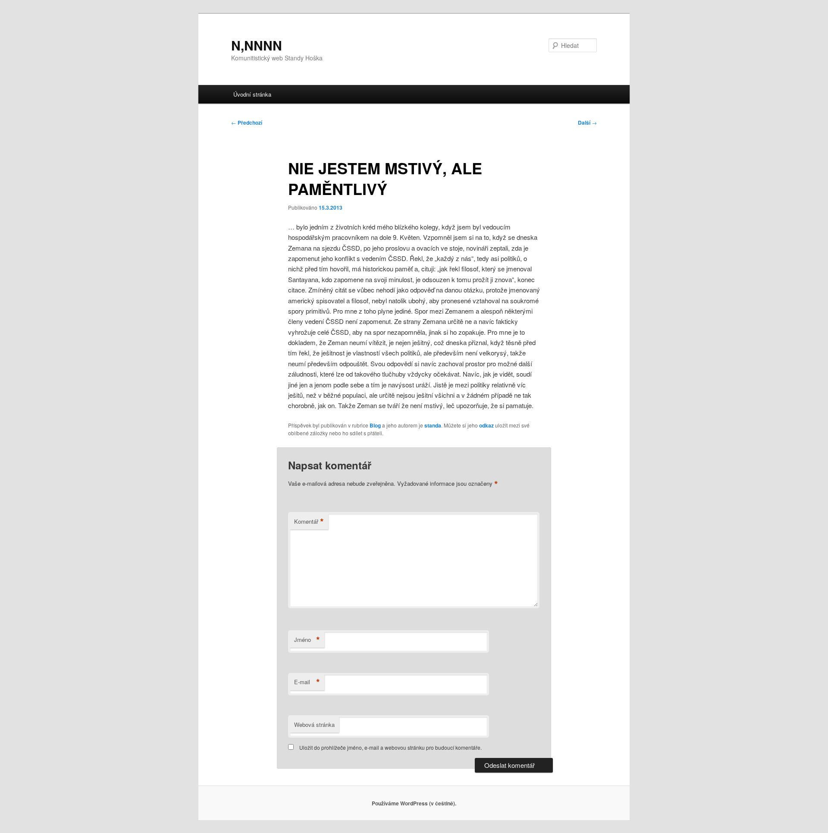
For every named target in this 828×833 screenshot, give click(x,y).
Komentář (309, 521)
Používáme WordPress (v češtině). (414, 803)
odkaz (486, 425)
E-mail (307, 682)
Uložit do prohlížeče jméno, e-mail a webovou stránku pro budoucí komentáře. (390, 747)
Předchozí (246, 122)
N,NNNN (256, 45)
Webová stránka (314, 724)
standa (432, 425)
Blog (375, 425)
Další (587, 122)
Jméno (307, 640)
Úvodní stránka (252, 94)
